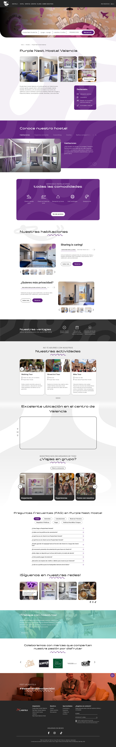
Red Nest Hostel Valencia (39, 710)
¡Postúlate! (25, 633)
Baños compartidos (83, 135)
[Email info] (17, 432)
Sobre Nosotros (47, 4)
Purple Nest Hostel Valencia (39, 708)
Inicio (22, 44)
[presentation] (93, 135)
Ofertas (27, 4)
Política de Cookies (47, 741)
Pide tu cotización (58, 468)
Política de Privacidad (64, 741)
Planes (39, 4)
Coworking (57, 135)
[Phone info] (17, 435)
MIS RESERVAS (105, 4)
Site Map (81, 741)
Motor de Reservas (73, 741)
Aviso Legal (55, 741)
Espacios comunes (41, 135)
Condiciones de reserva (36, 741)
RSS (84, 741)
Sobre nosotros (54, 710)
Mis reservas (53, 712)
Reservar (77, 264)
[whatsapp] (112, 675)
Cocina (68, 135)
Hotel (22, 4)
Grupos (33, 4)
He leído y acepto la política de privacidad (85, 720)
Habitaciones (25, 135)
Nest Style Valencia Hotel (39, 715)
